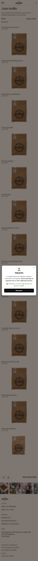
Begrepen (19, 290)
